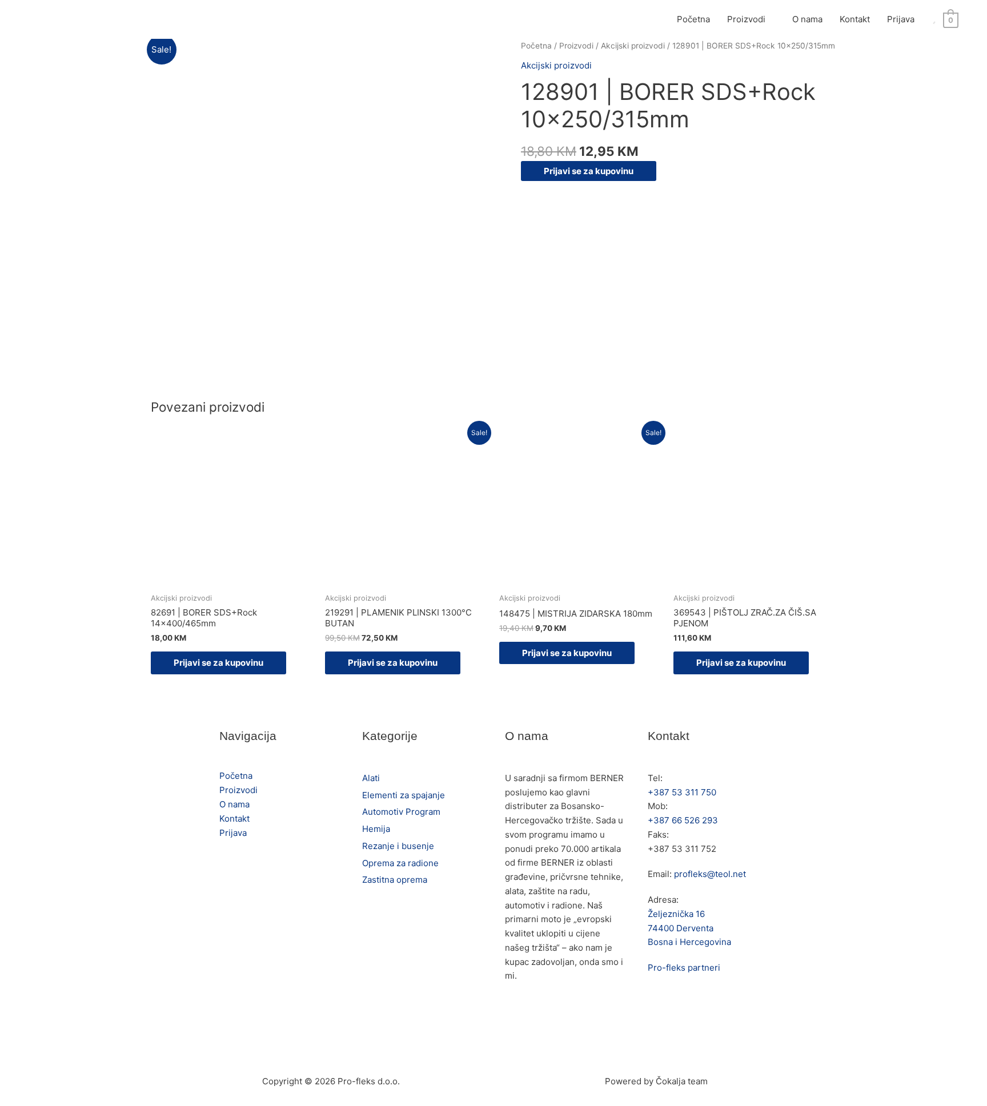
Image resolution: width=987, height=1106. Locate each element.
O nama (807, 19)
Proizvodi (746, 19)
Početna (693, 19)
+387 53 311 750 (682, 792)
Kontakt (855, 19)
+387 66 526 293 (683, 820)
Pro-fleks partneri (684, 967)
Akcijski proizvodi (633, 45)
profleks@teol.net (710, 873)
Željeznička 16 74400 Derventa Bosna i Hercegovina (689, 928)
